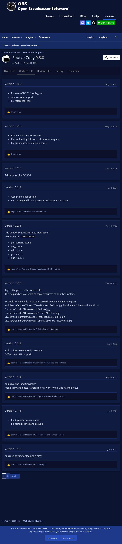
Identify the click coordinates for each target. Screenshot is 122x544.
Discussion (74, 70)
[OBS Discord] (82, 23)
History (59, 70)
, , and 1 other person (36, 268)
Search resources (29, 45)
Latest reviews (11, 45)
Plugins (29, 37)
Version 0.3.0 (13, 84)
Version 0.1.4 (13, 377)
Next (13, 476)
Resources (44, 37)
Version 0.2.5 (13, 168)
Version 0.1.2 (13, 449)
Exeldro (18, 63)
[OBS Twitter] (88, 23)
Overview (9, 70)
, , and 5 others (38, 362)
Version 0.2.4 (13, 187)
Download (66, 16)
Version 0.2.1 (13, 343)
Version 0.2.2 (13, 283)
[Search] (116, 37)
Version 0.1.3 (13, 410)
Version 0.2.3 (13, 225)
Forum (109, 16)
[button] (22, 37)
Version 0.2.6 (13, 126)
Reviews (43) (44, 70)
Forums (16, 37)
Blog (83, 16)
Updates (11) (26, 70)
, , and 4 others (34, 329)
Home (49, 16)
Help (95, 16)
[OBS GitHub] (93, 23)
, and (28, 211)
